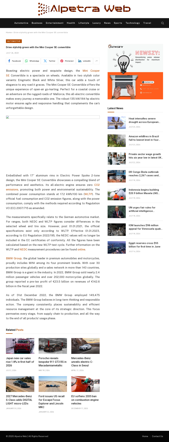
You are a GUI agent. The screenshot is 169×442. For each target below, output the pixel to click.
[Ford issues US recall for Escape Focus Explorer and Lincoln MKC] (53, 384)
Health (71, 23)
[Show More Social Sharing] (96, 61)
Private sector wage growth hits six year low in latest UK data (145, 156)
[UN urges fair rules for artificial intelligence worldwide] (117, 212)
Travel (147, 23)
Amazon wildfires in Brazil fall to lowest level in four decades (144, 138)
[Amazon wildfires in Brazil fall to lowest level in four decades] (117, 140)
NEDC (23, 249)
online (81, 249)
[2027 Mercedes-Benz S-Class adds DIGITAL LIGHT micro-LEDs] (20, 384)
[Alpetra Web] (84, 9)
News (107, 23)
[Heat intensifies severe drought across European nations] (117, 123)
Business (37, 23)
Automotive (21, 23)
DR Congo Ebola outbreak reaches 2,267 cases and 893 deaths (144, 174)
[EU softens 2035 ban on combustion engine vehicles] (85, 384)
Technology (133, 23)
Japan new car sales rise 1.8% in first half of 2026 (20, 362)
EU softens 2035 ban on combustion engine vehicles (85, 400)
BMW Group (14, 258)
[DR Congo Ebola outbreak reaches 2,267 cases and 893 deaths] (117, 176)
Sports (118, 23)
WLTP (88, 194)
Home (9, 32)
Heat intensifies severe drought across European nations (144, 120)
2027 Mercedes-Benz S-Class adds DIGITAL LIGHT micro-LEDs (19, 400)
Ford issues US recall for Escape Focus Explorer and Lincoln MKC (52, 402)
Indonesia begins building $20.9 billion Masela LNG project (144, 191)
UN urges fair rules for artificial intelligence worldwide (142, 209)
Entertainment (55, 23)
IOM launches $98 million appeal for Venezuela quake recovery (145, 227)
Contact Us (157, 436)
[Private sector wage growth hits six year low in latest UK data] (117, 158)
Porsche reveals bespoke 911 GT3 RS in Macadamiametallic (53, 362)
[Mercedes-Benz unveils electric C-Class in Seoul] (85, 346)
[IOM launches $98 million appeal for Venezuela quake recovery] (117, 229)
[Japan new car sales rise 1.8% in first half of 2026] (20, 346)
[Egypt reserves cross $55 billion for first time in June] (117, 247)
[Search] (162, 23)
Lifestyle (84, 23)
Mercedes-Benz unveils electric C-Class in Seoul (82, 362)
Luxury (97, 23)
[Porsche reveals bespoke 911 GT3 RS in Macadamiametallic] (53, 346)
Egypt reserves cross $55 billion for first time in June (144, 245)
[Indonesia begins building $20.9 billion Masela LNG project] (117, 194)
